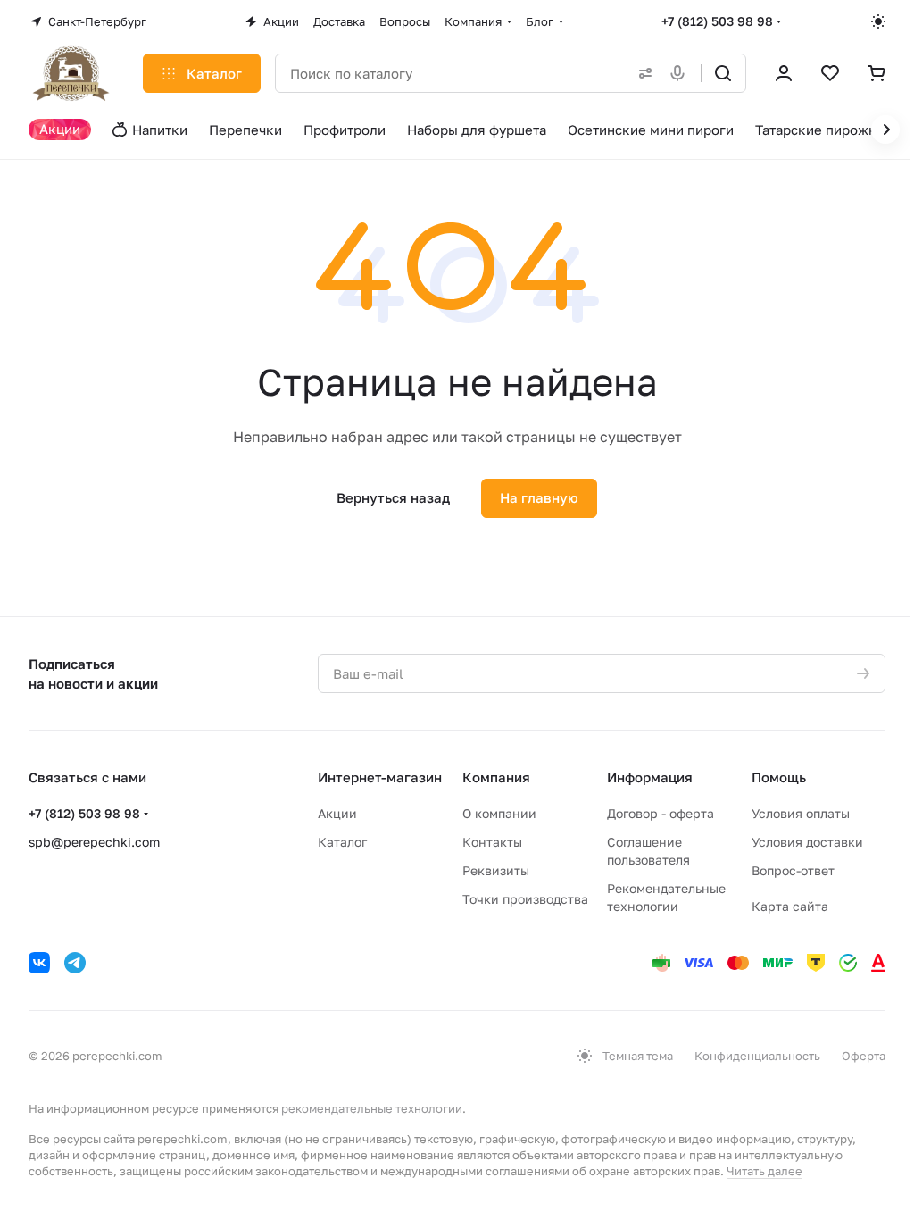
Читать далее (764, 1171)
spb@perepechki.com (94, 841)
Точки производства (525, 899)
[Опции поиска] (641, 73)
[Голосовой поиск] (681, 73)
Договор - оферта (660, 813)
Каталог (342, 841)
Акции (337, 813)
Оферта (863, 1056)
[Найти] (723, 73)
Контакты (492, 841)
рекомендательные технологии (371, 1108)
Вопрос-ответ (793, 870)
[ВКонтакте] (39, 962)
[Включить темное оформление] (878, 21)
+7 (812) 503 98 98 (717, 21)
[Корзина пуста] (876, 73)
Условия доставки (807, 841)
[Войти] (784, 73)
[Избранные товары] (830, 73)
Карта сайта (790, 906)
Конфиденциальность (757, 1056)
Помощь (779, 777)
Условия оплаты (801, 813)
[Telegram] (75, 962)
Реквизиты (495, 870)
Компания (496, 777)
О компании (499, 813)
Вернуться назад (393, 497)
